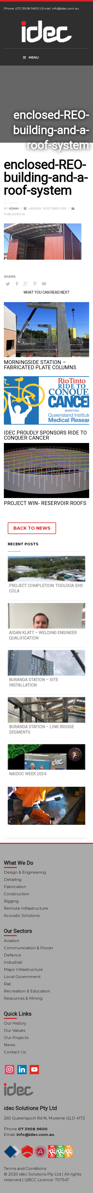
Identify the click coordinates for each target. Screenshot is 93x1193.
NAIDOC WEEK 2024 (27, 773)
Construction (16, 893)
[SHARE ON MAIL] (44, 284)
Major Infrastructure (23, 969)
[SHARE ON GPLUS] (26, 284)
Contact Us (15, 1052)
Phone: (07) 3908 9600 (21, 8)
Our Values (14, 1030)
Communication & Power (28, 947)
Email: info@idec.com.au (60, 8)
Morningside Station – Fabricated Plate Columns (40, 364)
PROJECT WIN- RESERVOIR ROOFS (45, 503)
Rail (7, 983)
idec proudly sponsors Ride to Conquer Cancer (45, 435)
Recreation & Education (27, 991)
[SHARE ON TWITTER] (8, 284)
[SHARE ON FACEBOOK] (17, 284)
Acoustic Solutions (22, 915)
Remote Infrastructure (26, 908)
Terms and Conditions (25, 1168)
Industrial (13, 962)
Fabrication (15, 886)
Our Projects (16, 1037)
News (9, 1044)
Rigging (11, 901)
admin (14, 208)
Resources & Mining (23, 998)
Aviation (11, 940)
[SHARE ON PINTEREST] (35, 284)
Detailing (12, 879)
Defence (12, 955)
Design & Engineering (25, 872)
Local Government (22, 976)
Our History (15, 1023)
